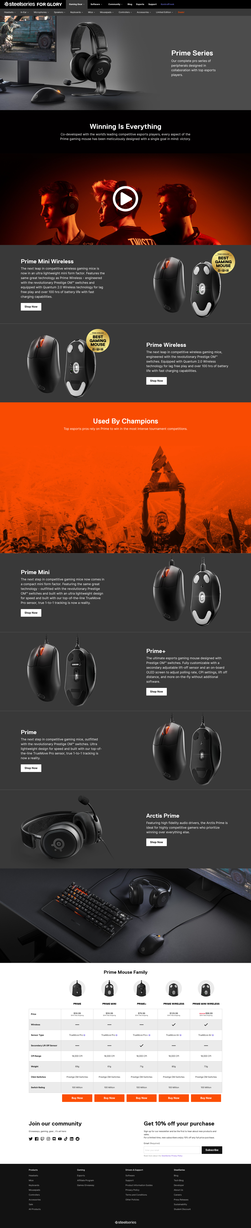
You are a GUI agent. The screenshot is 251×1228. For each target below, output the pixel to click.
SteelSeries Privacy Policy (172, 1156)
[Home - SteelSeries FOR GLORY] (33, 4)
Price (33, 1014)
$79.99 (141, 1014)
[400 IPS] (180, 1035)
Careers (178, 1195)
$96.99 (206, 1014)
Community (114, 4)
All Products (35, 1209)
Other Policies (132, 1199)
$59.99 (77, 1014)
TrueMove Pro (76, 1035)
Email (152, 1143)
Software (96, 4)
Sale (31, 1204)
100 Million (77, 1087)
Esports (140, 4)
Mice (90, 12)
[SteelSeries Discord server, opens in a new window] (54, 1139)
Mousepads (106, 12)
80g (174, 1066)
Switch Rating (38, 1087)
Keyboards (75, 12)
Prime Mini (109, 1003)
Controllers (124, 12)
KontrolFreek (167, 4)
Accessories (143, 12)
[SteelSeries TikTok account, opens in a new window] (66, 1139)
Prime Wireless (173, 1003)
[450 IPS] (84, 1035)
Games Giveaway (85, 1185)
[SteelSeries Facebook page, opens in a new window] (37, 1139)
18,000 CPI (77, 1056)
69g (77, 1066)
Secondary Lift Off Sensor (44, 1045)
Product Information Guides (139, 1185)
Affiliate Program (85, 1180)
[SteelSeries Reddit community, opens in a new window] (77, 1139)
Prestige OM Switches (77, 1077)
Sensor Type (37, 1035)
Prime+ (141, 1003)
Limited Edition (163, 12)
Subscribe (212, 1150)
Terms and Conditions (136, 1195)
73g (206, 1066)
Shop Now (31, 306)
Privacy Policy (132, 1190)
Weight (34, 1066)
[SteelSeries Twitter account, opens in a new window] (31, 1139)
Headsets (9, 12)
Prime (77, 1003)
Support (152, 4)
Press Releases (181, 1199)
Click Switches (38, 1077)
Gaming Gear (76, 4)
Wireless (35, 1024)
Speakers (59, 12)
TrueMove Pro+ (141, 1035)
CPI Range (36, 1056)
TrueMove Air (173, 1035)
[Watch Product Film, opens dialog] (125, 199)
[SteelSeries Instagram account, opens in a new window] (48, 1139)
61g (109, 1066)
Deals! (181, 12)
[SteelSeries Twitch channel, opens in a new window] (42, 1139)
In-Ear (24, 12)
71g (141, 1066)
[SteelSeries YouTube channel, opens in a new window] (60, 1139)
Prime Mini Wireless (206, 1003)
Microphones (40, 12)
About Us (178, 1190)
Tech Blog (179, 1180)
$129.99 (173, 1014)
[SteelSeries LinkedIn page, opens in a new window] (72, 1139)
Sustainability (180, 1204)
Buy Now (77, 1098)
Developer (179, 1185)
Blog (130, 4)
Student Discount (182, 1209)
